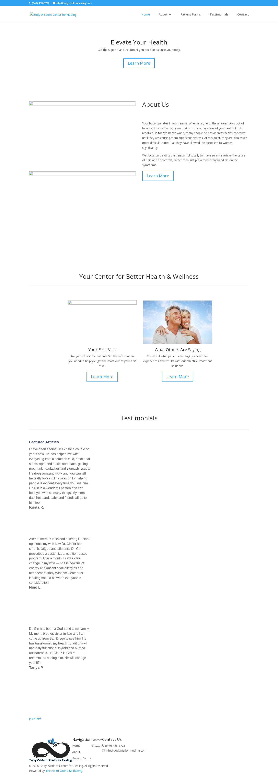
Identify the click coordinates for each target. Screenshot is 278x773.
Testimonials (219, 14)
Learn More (139, 63)
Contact (243, 14)
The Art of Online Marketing (64, 771)
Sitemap (96, 746)
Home (145, 14)
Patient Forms (191, 14)
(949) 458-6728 (40, 3)
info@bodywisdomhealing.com (74, 3)
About (163, 14)
